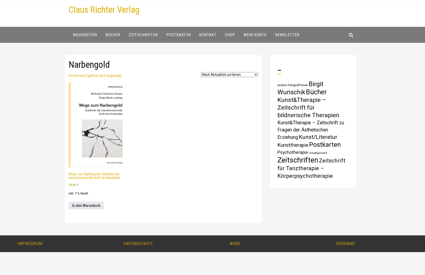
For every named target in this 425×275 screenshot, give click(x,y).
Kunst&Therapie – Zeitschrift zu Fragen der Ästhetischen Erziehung (310, 130)
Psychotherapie (292, 152)
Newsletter (287, 34)
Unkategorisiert (318, 153)
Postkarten (325, 144)
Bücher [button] (113, 34)
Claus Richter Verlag (104, 10)
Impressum (29, 243)
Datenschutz (138, 243)
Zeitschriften (297, 160)
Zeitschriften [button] (143, 34)
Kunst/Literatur (318, 137)
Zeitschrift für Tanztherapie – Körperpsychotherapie (311, 168)
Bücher (316, 92)
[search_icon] (351, 35)
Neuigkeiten (85, 34)
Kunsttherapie (292, 145)
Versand (345, 243)
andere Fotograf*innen (292, 85)
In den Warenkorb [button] (86, 206)
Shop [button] (230, 34)
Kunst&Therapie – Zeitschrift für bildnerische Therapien (308, 107)
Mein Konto (255, 34)
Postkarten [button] (178, 34)
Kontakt (207, 34)
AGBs (235, 243)
